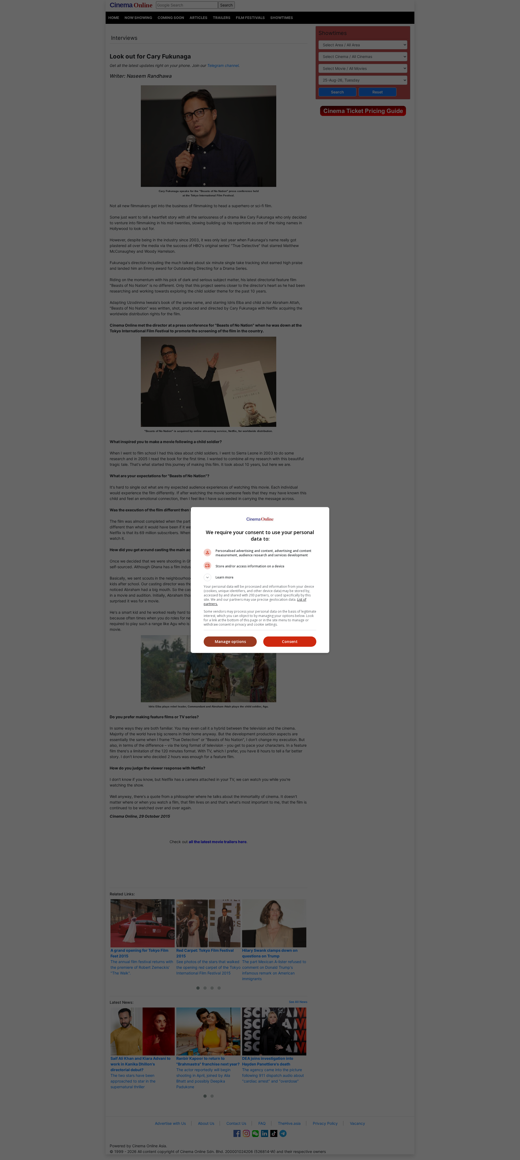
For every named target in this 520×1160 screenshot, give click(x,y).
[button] (260, 577)
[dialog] (260, 580)
